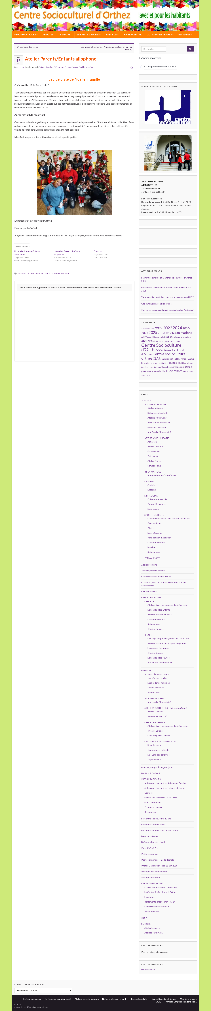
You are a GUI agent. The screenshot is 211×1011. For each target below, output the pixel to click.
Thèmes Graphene (40, 1007)
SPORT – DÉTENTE (154, 515)
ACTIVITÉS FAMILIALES (156, 674)
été (148, 375)
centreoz (21, 67)
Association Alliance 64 (159, 422)
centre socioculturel (172, 341)
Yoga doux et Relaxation (159, 537)
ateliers (146, 341)
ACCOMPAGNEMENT (155, 404)
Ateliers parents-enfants (153, 570)
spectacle (156, 371)
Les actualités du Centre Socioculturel (159, 830)
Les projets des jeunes (158, 648)
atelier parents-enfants (182, 337)
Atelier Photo (154, 461)
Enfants (42, 67)
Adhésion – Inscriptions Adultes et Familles (165, 783)
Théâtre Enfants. (156, 730)
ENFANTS (149, 601)
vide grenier (188, 371)
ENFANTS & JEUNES (88, 34)
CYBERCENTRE (133, 34)
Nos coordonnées (153, 802)
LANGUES (149, 481)
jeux (180, 362)
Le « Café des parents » (159, 754)
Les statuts (150, 897)
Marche (151, 547)
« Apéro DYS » (154, 759)
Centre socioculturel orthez (163, 356)
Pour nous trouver (153, 807)
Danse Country (155, 532)
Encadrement (154, 451)
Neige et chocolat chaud (154, 842)
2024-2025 (23, 273)
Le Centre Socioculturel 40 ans (156, 818)
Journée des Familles (157, 678)
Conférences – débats (158, 750)
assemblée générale (155, 337)
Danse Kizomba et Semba (164, 999)
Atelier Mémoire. (149, 564)
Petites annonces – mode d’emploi (157, 859)
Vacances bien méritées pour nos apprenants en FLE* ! (167, 297)
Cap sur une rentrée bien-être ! (156, 303)
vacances (176, 371)
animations (184, 333)
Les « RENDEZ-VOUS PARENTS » (160, 741)
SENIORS (65, 34)
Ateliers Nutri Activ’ (157, 417)
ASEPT (144, 337)
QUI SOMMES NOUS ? (159, 34)
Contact (148, 792)
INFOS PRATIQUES (25, 34)
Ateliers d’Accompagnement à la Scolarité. (168, 726)
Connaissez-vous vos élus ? (157, 906)
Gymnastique (154, 523)
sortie (148, 371)
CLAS (156, 358)
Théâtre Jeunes (155, 653)
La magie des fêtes (29, 46)
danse (163, 359)
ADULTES (48, 34)
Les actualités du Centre (153, 824)
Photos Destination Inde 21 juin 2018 (159, 865)
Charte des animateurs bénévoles (160, 887)
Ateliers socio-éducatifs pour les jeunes (167, 643)
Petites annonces (149, 854)
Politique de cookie (150, 877)
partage (175, 366)
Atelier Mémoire (155, 408)
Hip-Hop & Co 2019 (150, 773)
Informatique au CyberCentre (162, 475)
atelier (168, 336)
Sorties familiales (156, 687)
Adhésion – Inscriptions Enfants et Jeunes (165, 788)
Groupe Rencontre (157, 504)
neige (150, 367)
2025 (153, 332)
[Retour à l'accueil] (105, 15)
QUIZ (144, 918)
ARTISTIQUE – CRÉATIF (156, 438)
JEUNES (148, 635)
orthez (168, 367)
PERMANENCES (152, 558)
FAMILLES (112, 34)
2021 (153, 329)
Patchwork (153, 456)
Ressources (185, 34)
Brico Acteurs (154, 745)
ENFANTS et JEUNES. (154, 722)
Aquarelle (152, 441)
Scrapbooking (154, 465)
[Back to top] (204, 1004)
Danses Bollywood (156, 619)
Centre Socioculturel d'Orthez (45, 273)
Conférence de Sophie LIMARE (156, 576)
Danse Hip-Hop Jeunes (159, 657)
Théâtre (165, 371)
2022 (158, 328)
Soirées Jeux (154, 552)
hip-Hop (158, 363)
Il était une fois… (152, 911)
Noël (67, 273)
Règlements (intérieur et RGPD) (159, 901)
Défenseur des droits (158, 413)
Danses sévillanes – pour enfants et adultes (169, 518)
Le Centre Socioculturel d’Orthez (160, 892)
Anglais (151, 485)
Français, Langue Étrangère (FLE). (181, 1001)
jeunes (172, 362)
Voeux (143, 375)
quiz (182, 367)
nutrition (161, 367)
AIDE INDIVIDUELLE (154, 698)
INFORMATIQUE (152, 471)
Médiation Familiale (157, 427)
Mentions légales (149, 836)
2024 (177, 327)
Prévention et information (160, 662)
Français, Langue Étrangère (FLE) (157, 767)
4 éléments (145, 329)
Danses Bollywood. (157, 542)
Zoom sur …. (99, 251)
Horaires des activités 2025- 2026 (160, 797)
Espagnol (152, 489)
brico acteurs (157, 341)
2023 (167, 327)
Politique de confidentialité (154, 871)
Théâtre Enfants (156, 629)
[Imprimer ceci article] (132, 67)
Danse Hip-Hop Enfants (159, 609)
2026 (161, 333)
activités (171, 333)
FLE (55, 67)
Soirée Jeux (153, 509)
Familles (49, 67)
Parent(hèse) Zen (149, 848)
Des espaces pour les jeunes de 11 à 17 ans (168, 638)
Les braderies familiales (159, 682)
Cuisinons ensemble (157, 499)
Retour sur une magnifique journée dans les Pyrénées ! (167, 310)
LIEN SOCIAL (151, 495)
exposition (171, 359)
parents (61, 67)
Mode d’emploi (148, 969)
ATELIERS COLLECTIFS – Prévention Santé (165, 708)
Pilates (151, 528)
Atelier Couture (155, 446)
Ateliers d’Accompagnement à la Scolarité (168, 605)
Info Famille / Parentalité (159, 432)
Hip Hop (164, 363)
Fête (152, 363)
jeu (62, 273)
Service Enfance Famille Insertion (79, 67)
